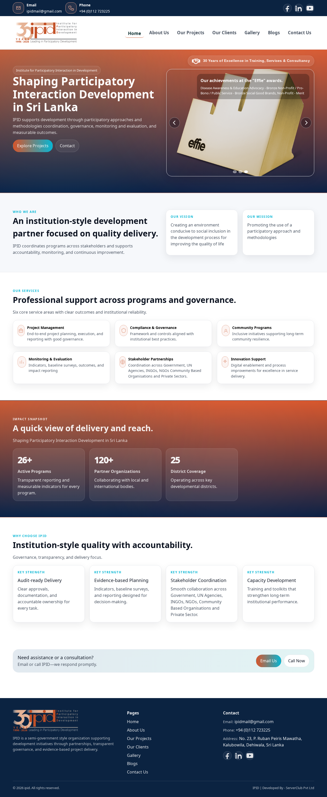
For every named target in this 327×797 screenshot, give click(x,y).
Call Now (296, 661)
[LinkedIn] (298, 8)
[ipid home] (46, 32)
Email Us (268, 661)
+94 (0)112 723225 (253, 730)
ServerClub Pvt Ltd (300, 787)
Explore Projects (33, 146)
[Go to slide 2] (240, 171)
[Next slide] (306, 122)
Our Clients (224, 33)
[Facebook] (287, 8)
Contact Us (299, 33)
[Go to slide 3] (246, 171)
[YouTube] (310, 8)
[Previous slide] (174, 122)
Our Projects (190, 33)
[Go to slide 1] (235, 171)
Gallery (252, 33)
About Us (159, 33)
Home (134, 33)
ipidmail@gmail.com (254, 721)
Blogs (274, 33)
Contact (67, 146)
